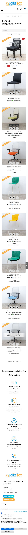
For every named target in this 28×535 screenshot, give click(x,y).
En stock (14, 30)
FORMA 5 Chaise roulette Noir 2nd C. (14, 64)
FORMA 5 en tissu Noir (14, 98)
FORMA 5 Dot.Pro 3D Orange (14, 168)
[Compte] (21, 9)
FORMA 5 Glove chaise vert (14, 276)
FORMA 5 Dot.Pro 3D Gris (14, 349)
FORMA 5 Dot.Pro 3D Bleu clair (14, 312)
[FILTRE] (27, 267)
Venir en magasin (8, 499)
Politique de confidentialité (20, 511)
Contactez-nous (8, 496)
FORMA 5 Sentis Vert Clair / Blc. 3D (14, 133)
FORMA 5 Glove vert (14, 202)
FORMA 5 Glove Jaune (14, 239)
